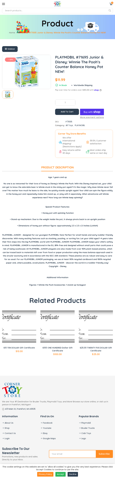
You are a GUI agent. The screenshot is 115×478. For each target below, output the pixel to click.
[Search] (110, 10)
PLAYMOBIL (80, 125)
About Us (8, 422)
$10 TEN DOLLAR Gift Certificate (19, 347)
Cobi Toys (86, 433)
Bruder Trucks (88, 428)
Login (7, 438)
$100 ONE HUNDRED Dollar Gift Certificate (57, 349)
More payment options (92, 117)
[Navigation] (3, 4)
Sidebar (11, 49)
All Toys (69, 125)
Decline (72, 474)
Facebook (47, 422)
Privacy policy (45, 474)
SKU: (57, 121)
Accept (60, 474)
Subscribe (104, 453)
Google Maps (49, 438)
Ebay (45, 433)
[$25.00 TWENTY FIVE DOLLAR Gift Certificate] (96, 326)
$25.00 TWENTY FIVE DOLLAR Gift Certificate (96, 349)
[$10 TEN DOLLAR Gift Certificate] (19, 326)
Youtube (46, 428)
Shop (7, 428)
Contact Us (10, 433)
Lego (83, 438)
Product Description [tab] (57, 167)
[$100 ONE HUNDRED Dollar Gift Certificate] (57, 326)
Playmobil (86, 422)
